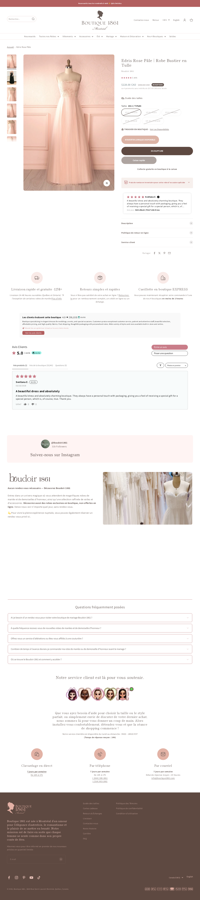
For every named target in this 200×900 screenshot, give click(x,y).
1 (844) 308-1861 (99, 778)
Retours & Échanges (92, 813)
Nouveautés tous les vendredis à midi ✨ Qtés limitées (100, 3)
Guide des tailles (91, 803)
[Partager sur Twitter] (159, 253)
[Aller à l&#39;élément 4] (11, 111)
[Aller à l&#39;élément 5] (11, 127)
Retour (156, 20)
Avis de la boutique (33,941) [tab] (41, 365)
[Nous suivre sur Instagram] (16, 878)
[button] (126, 77)
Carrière (87, 833)
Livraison (87, 818)
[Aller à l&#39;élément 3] (11, 94)
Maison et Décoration (130, 36)
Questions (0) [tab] (61, 365)
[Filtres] (160, 365)
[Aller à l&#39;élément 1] (11, 62)
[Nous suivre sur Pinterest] (24, 878)
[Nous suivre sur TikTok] (39, 878)
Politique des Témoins (126, 803)
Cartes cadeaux (90, 808)
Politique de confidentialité (129, 808)
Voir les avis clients (33, 333)
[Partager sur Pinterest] (164, 253)
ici (29, 516)
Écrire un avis (160, 347)
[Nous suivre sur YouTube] (31, 878)
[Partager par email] (169, 253)
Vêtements (68, 36)
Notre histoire (89, 828)
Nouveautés (30, 36)
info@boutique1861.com (163, 778)
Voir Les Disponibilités (159, 129)
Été (98, 36)
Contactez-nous (141, 20)
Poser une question (163, 353)
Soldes (172, 36)
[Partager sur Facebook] (154, 253)
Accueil (10, 47)
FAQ (85, 838)
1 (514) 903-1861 (100, 781)
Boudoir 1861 (127, 71)
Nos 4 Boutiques (155, 36)
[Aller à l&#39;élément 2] (11, 78)
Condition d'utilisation (127, 813)
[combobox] (19, 19)
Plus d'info (56, 298)
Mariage (110, 36)
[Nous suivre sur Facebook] (9, 878)
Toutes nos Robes (47, 36)
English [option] (176, 20)
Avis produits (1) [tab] (20, 365)
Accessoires (84, 36)
